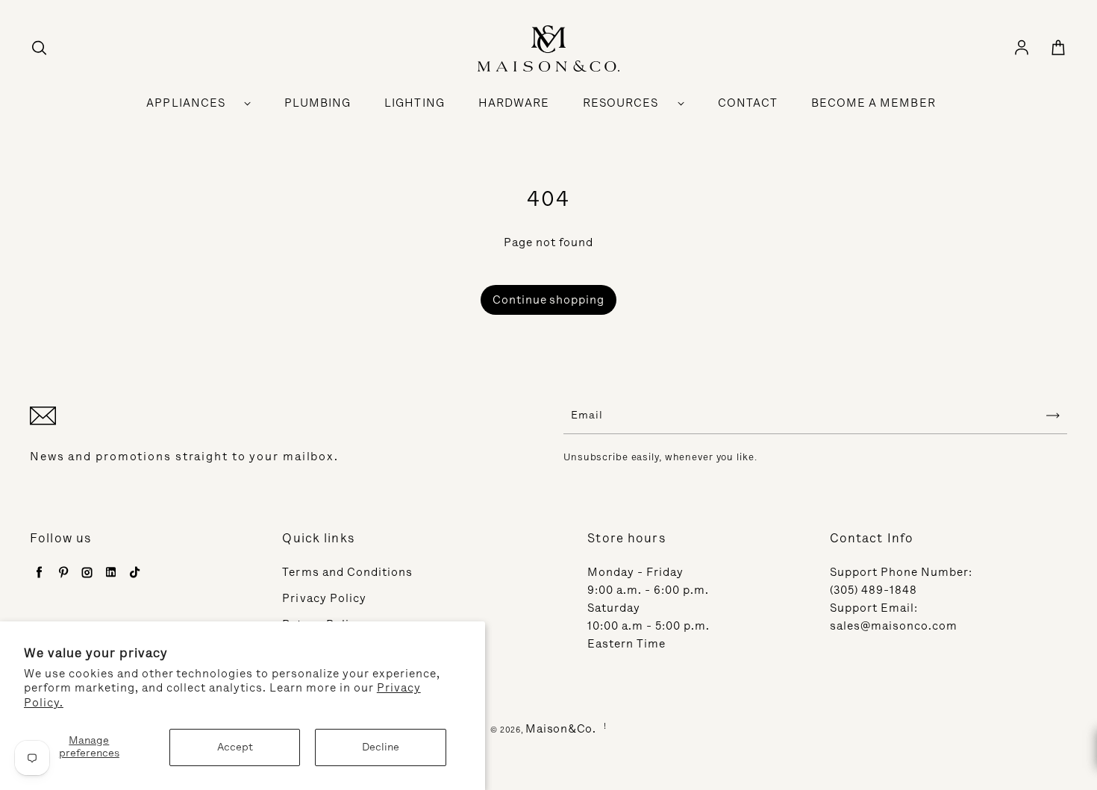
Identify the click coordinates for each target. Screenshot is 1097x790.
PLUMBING (317, 103)
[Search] (39, 48)
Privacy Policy (324, 598)
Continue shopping (549, 300)
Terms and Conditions (347, 572)
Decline (380, 747)
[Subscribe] (1053, 415)
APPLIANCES (185, 103)
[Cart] (1058, 48)
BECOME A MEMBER (873, 103)
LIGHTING (414, 103)
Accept (235, 747)
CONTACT (748, 103)
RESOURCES (620, 103)
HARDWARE (513, 103)
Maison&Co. (560, 729)
